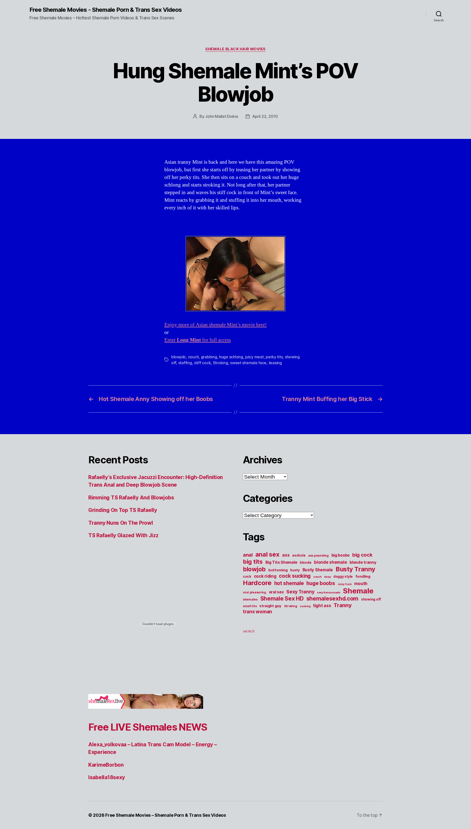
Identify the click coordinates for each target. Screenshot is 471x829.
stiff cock (202, 362)
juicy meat (254, 356)
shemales (250, 599)
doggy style (343, 576)
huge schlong (231, 356)
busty (295, 570)
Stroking (220, 362)
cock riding (265, 576)
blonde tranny (363, 562)
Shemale (358, 591)
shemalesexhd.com (332, 598)
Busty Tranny (355, 569)
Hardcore (257, 583)
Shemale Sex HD (282, 598)
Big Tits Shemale (281, 562)
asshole (298, 555)
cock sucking (295, 576)
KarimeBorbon (106, 765)
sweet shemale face (248, 362)
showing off (371, 599)
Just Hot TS (248, 630)
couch (193, 356)
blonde (305, 562)
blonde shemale (330, 562)
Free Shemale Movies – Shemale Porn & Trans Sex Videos (165, 815)
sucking (305, 606)
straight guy (270, 606)
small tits (250, 606)
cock (247, 576)
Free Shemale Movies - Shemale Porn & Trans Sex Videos (105, 10)
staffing (185, 362)
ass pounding (318, 555)
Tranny (343, 605)
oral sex (276, 591)
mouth (360, 583)
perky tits (274, 356)
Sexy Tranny (300, 592)
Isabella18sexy (106, 777)
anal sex (267, 554)
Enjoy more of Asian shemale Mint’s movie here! (215, 324)
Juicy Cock (345, 584)
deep (327, 576)
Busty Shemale (317, 569)
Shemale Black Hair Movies (235, 49)
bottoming (278, 570)
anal (248, 555)
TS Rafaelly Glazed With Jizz (123, 535)
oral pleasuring (254, 592)
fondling (362, 576)
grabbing (209, 356)
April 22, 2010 (265, 116)
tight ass (322, 605)
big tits (253, 561)
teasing (275, 362)
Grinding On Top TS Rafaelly (122, 510)
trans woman (257, 612)
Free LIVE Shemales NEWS (147, 727)
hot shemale (289, 583)
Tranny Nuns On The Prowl (120, 523)
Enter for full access (197, 340)
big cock (362, 555)
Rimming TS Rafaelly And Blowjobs (131, 498)
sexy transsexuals (328, 592)
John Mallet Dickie (221, 116)
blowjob (178, 356)
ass (285, 555)
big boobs (340, 555)
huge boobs (320, 583)
